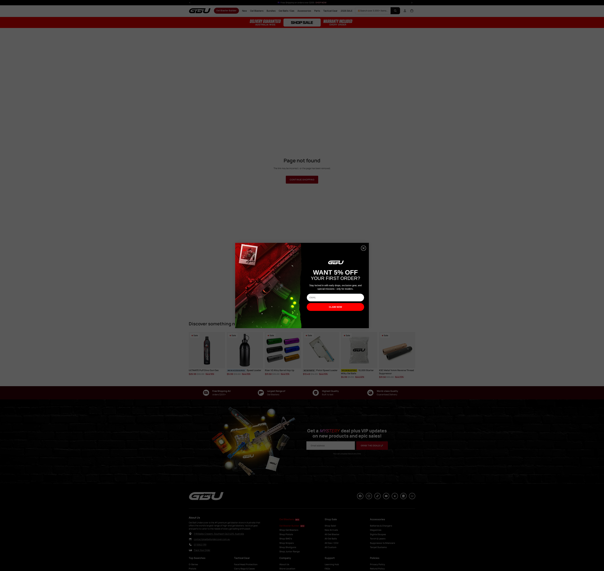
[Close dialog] (363, 248)
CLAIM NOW (335, 307)
